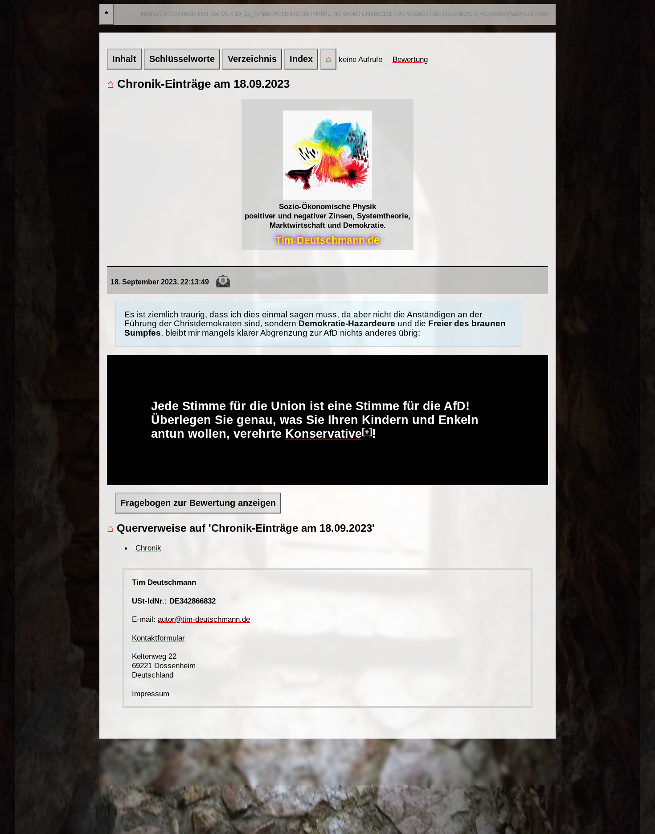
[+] (367, 431)
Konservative (323, 433)
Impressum (150, 693)
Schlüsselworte (182, 59)
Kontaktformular (158, 637)
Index (301, 59)
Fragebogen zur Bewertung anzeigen (198, 503)
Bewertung (410, 59)
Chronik (148, 547)
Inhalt (124, 59)
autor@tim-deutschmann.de (204, 619)
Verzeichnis (252, 59)
